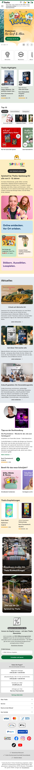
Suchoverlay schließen (11, 6)
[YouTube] (20, 745)
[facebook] (16, 738)
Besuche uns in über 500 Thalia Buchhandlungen (17, 555)
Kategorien (26, 111)
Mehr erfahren (5, 454)
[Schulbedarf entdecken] (11, 481)
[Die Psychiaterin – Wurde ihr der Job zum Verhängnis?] (17, 427)
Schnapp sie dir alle (17, 28)
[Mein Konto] (24, 2)
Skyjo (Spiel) (9, 516)
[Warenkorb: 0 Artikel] (31, 2)
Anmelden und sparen (17, 657)
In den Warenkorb (18, 459)
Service (3, 704)
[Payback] (22, 732)
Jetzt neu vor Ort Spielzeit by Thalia (17, 594)
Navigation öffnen (2, 6)
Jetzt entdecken (16, 359)
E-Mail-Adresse (5, 649)
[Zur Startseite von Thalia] (9, 2)
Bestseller (7, 55)
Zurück (27, 44)
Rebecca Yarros (7, 119)
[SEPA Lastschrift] (25, 719)
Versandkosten (25, 767)
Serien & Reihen (14, 111)
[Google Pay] (12, 725)
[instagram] (23, 738)
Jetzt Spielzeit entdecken (17, 171)
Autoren (4, 111)
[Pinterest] (29, 738)
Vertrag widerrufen (17, 695)
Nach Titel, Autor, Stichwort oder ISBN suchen (18, 4)
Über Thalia (4, 699)
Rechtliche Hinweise (17, 645)
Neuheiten (21, 55)
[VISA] (6, 719)
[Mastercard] (14, 719)
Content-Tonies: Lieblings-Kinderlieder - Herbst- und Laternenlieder (25, 246)
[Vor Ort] (21, 2)
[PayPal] (10, 732)
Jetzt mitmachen (16, 322)
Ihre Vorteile (4, 712)
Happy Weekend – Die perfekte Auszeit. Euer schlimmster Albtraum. (9, 85)
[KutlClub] (7, 738)
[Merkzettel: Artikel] (28, 2)
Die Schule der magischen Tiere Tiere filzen (8, 246)
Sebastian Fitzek (21, 119)
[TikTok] (14, 745)
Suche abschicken (10, 7)
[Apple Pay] (22, 725)
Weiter (31, 44)
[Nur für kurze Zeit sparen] (11, 139)
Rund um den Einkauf (7, 708)
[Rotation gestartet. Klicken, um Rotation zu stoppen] (23, 44)
